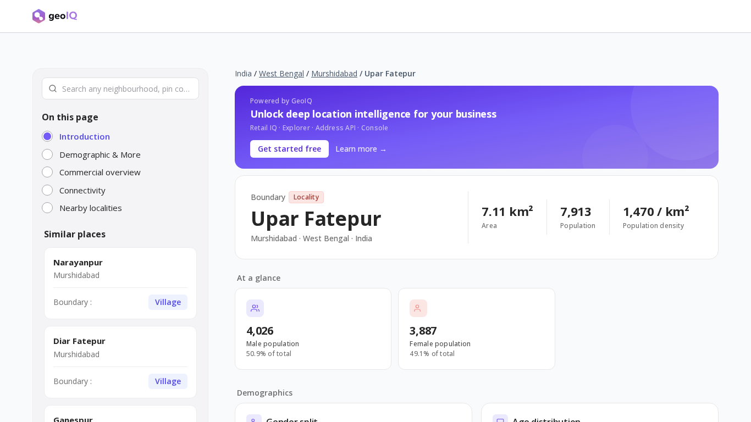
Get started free (289, 148)
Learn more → (361, 148)
